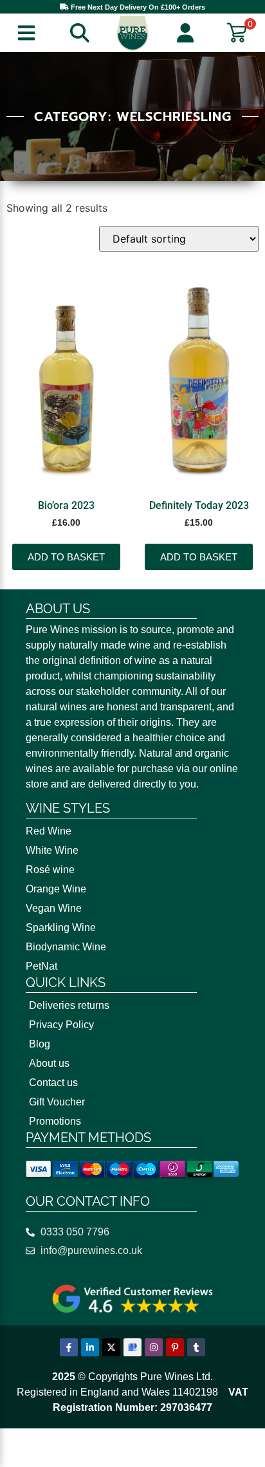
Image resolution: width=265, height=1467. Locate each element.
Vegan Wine (54, 908)
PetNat (41, 966)
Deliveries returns (69, 1005)
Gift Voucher (57, 1101)
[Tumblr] (196, 1347)
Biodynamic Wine (66, 946)
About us (49, 1063)
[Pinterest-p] (175, 1347)
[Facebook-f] (69, 1347)
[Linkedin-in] (90, 1347)
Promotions (55, 1121)
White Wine (52, 850)
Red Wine (48, 831)
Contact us (53, 1082)
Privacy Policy (61, 1024)
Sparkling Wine (61, 927)
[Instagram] (154, 1347)
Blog (39, 1043)
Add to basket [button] (66, 556)
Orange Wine (56, 888)
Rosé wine (50, 869)
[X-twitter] (111, 1347)
